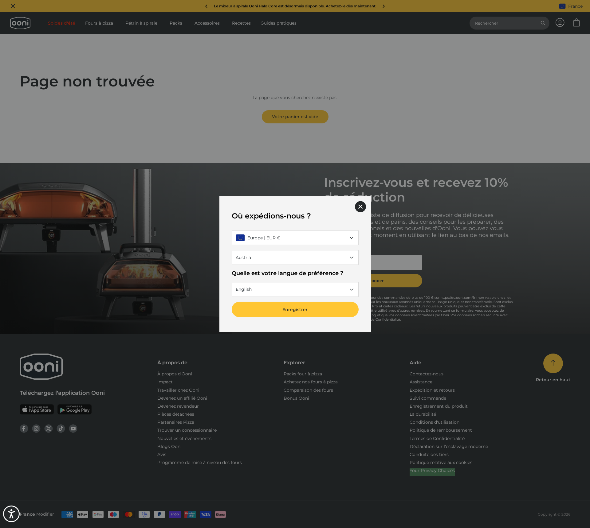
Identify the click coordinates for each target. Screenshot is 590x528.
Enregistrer (295, 309)
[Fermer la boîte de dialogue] (360, 206)
